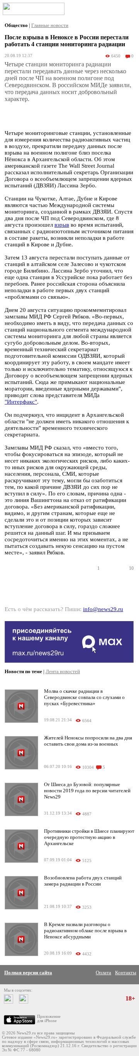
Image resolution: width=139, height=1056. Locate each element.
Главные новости (49, 25)
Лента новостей (63, 671)
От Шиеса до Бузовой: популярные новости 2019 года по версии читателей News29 (87, 790)
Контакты (125, 972)
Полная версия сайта (28, 972)
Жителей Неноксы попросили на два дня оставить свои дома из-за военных (88, 741)
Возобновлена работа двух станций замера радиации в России (83, 881)
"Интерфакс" (21, 402)
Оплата (103, 972)
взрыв (61, 225)
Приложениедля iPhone (49, 1018)
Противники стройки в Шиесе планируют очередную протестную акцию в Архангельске (89, 837)
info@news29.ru (103, 609)
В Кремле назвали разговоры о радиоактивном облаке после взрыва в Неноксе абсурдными (85, 930)
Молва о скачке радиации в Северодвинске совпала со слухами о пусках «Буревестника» (84, 697)
